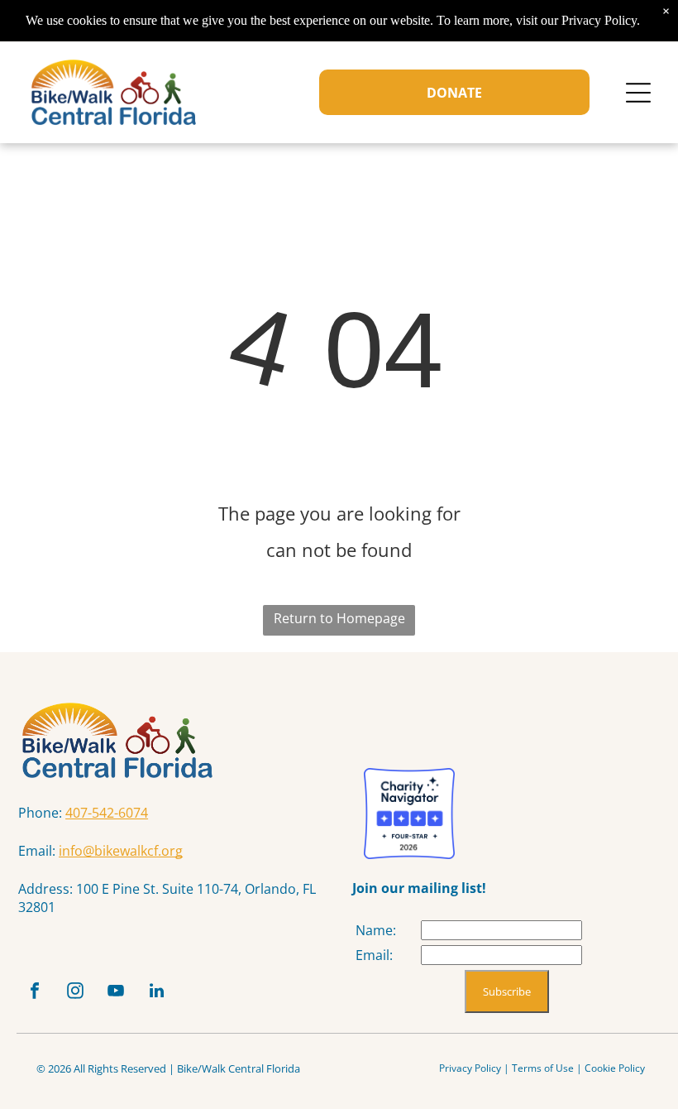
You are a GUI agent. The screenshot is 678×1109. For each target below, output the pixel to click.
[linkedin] (156, 992)
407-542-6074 (106, 813)
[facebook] (35, 992)
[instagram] (75, 992)
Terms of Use (543, 1068)
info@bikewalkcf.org (121, 851)
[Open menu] (638, 92)
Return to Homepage (339, 618)
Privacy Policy (470, 1068)
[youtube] (116, 992)
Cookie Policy (615, 1068)
